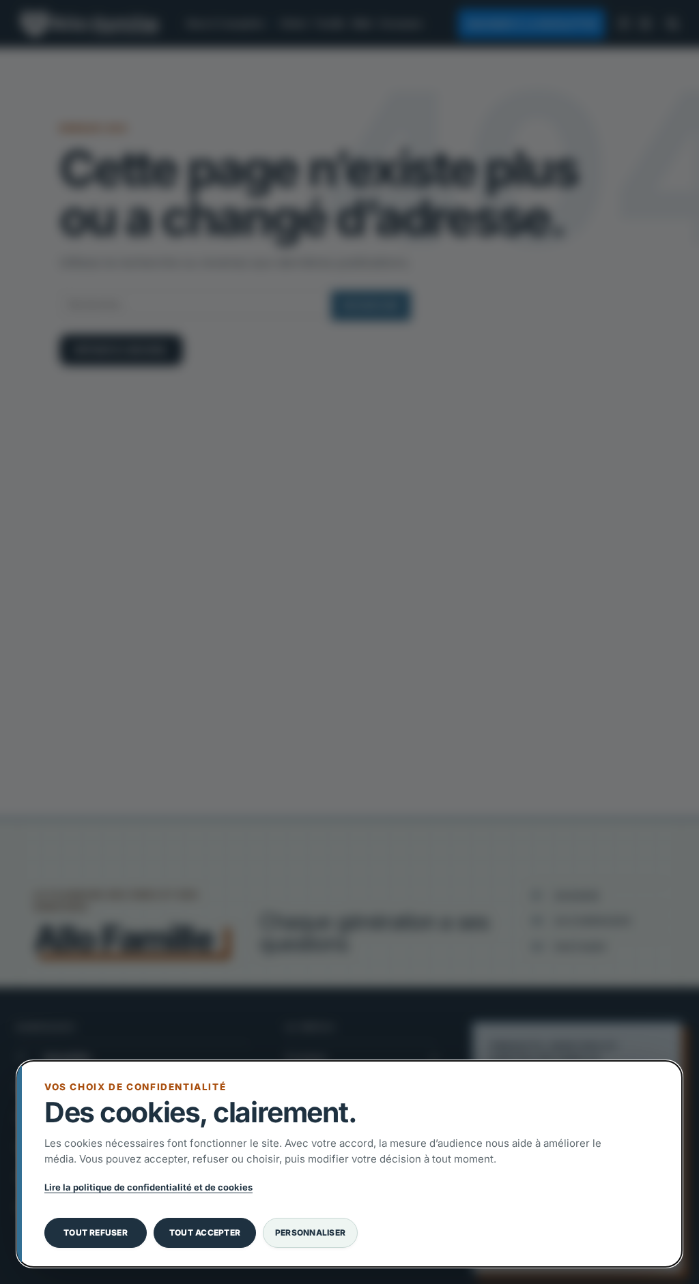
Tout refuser (95, 1232)
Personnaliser (310, 1232)
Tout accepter (204, 1232)
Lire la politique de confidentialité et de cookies (148, 1187)
